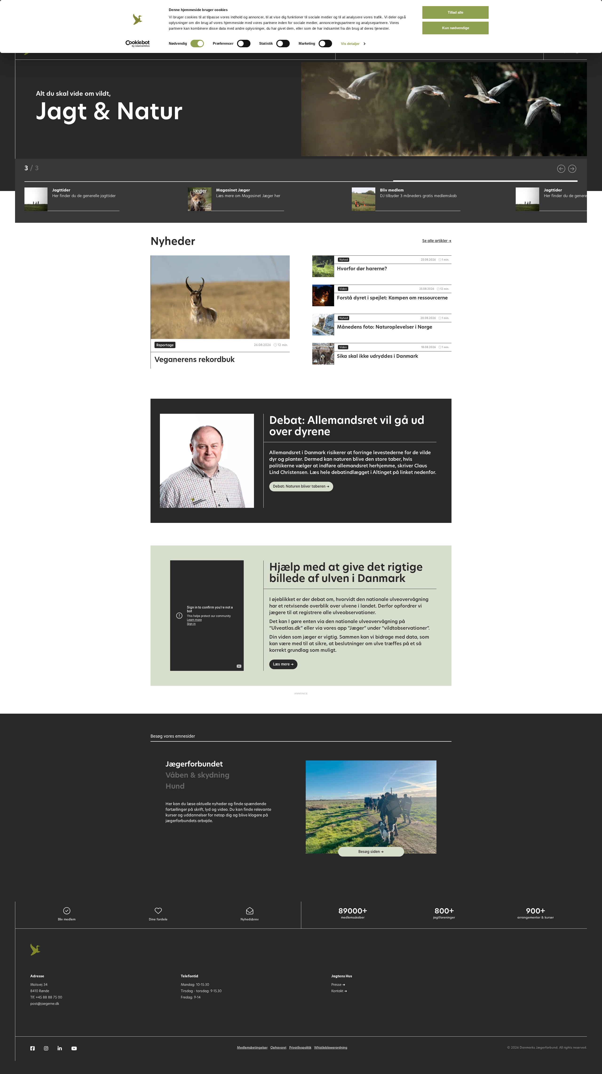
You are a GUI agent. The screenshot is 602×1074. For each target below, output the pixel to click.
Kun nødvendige (455, 28)
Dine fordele (158, 919)
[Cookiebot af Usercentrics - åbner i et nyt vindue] (137, 43)
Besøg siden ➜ (371, 852)
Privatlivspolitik (300, 1047)
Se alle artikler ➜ (437, 241)
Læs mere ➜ (283, 664)
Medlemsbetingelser (252, 1047)
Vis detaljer (350, 44)
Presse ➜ (338, 985)
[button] (116, 181)
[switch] (243, 43)
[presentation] (561, 168)
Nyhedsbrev (250, 919)
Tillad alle (455, 12)
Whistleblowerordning (330, 1047)
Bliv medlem (66, 919)
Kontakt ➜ (339, 991)
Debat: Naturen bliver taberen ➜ (301, 487)
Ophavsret (278, 1047)
